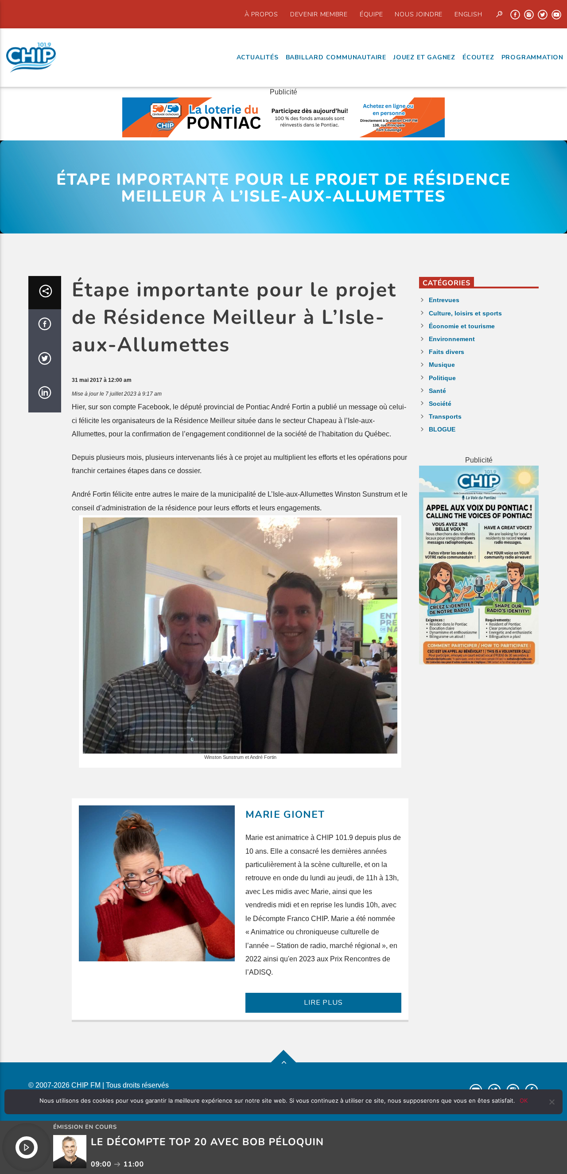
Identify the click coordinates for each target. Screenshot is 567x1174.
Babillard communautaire (336, 57)
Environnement (452, 338)
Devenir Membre (319, 14)
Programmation (532, 57)
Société (440, 403)
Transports (445, 416)
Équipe (371, 14)
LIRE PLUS (323, 1002)
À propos (261, 14)
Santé (437, 390)
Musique (442, 364)
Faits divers (446, 351)
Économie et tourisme (462, 326)
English (468, 14)
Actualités (258, 57)
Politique (442, 377)
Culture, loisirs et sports (465, 313)
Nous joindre (419, 14)
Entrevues (444, 299)
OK (524, 1100)
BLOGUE (442, 429)
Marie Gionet (285, 814)
